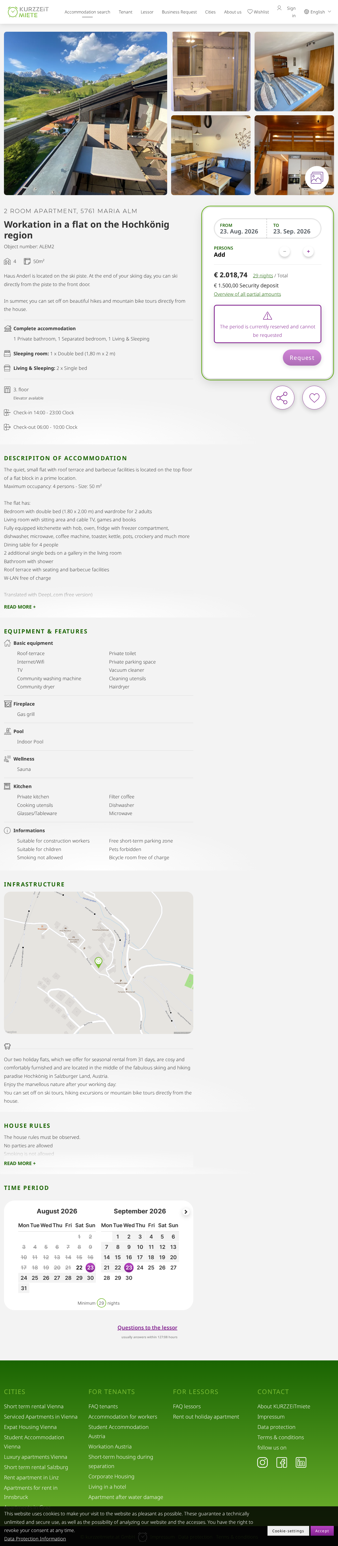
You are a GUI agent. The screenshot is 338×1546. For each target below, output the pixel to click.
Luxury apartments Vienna (35, 1456)
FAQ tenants (103, 1406)
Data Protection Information (35, 1538)
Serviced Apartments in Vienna (41, 1416)
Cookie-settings (288, 1530)
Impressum (271, 1416)
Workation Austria (110, 1446)
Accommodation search (87, 12)
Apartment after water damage (125, 1497)
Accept (322, 1530)
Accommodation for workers (122, 1416)
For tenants (111, 1391)
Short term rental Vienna (34, 1406)
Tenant (125, 12)
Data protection (276, 1426)
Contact (273, 1391)
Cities (210, 12)
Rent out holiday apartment (206, 1416)
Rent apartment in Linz (31, 1477)
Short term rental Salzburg (36, 1467)
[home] (28, 12)
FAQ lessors (187, 1406)
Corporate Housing (111, 1476)
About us (233, 12)
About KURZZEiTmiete (283, 1406)
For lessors (196, 1391)
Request (302, 357)
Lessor (147, 12)
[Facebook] (282, 1462)
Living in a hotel (107, 1486)
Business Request (179, 12)
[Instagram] (262, 1462)
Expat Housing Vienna (30, 1426)
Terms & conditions (280, 1437)
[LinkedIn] (301, 1462)
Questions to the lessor (147, 1327)
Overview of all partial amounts (247, 294)
